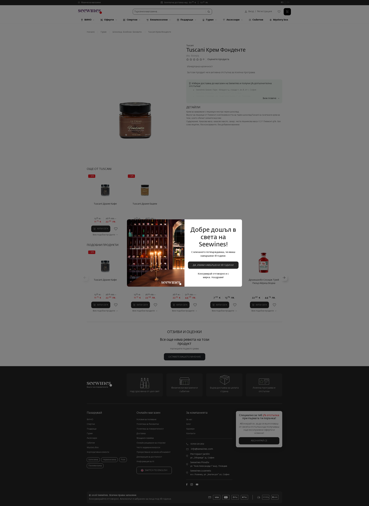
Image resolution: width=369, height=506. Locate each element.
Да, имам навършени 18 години (213, 265)
